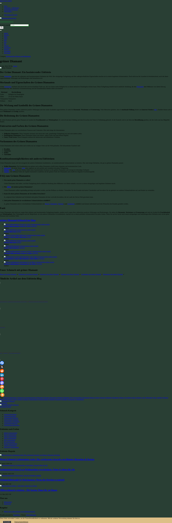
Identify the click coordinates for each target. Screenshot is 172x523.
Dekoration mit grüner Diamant (113, 274)
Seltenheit (52, 399)
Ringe (6, 399)
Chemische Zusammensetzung (26, 398)
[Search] (1, 27)
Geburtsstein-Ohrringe (11, 418)
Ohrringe (61, 204)
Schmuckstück (33, 399)
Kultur (133, 398)
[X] (2, 367)
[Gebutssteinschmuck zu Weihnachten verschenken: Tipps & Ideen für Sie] (24, 465)
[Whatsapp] (2, 391)
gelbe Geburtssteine (10, 438)
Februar (6, 35)
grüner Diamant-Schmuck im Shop (18, 220)
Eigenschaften (77, 398)
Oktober (6, 49)
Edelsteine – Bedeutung (11, 8)
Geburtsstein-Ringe (10, 416)
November (7, 51)
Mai (5, 40)
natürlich (159, 398)
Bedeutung (13, 398)
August (6, 46)
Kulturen (139, 398)
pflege (9, 187)
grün (23, 168)
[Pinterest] (2, 379)
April (5, 38)
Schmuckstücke (43, 399)
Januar (6, 33)
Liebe (144, 398)
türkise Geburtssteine (10, 433)
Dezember (7, 53)
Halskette (109, 398)
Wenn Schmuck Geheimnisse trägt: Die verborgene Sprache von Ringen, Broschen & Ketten (47, 459)
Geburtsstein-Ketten (10, 414)
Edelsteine (66, 398)
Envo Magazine (31, 515)
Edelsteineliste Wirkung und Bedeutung (18, 56)
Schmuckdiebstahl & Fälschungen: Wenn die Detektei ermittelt (32, 479)
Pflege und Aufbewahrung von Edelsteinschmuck (19, 511)
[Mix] (2, 387)
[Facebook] (2, 363)
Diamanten (7, 76)
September (7, 47)
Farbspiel (102, 398)
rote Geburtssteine (9, 440)
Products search (5, 25)
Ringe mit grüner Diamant (8, 274)
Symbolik (64, 399)
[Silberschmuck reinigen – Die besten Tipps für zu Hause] (18, 486)
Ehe (71, 398)
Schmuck (25, 399)
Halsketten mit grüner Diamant (28, 274)
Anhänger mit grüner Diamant (49, 274)
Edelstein (60, 398)
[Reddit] (2, 371)
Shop (5, 6)
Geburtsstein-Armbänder (12, 421)
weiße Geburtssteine (10, 445)
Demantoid (3, 403)
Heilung (121, 398)
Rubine (6, 170)
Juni (5, 42)
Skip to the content (6, 1)
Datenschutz (8, 502)
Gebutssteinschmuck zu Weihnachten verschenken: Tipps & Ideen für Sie (37, 469)
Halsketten (53, 204)
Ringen (47, 204)
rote (13, 170)
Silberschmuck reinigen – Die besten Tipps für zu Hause (28, 490)
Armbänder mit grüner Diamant (91, 274)
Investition (128, 398)
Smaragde (7, 168)
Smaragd (58, 399)
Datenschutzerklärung (21, 522)
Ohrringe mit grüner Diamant (70, 274)
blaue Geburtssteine (10, 435)
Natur (154, 398)
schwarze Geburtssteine (11, 447)
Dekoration (39, 398)
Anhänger (6, 398)
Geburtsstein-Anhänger (11, 420)
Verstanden (7, 522)
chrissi (15, 66)
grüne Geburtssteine (10, 436)
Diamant (46, 398)
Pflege (2, 399)
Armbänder (71, 204)
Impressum (7, 504)
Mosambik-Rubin (5, 407)
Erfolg (97, 398)
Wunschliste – (8, 11)
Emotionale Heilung (88, 398)
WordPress (16, 515)
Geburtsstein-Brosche (11, 423)
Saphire (6, 172)
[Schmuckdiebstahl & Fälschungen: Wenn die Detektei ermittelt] (20, 475)
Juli (5, 44)
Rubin (10, 399)
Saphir (15, 399)
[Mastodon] (2, 383)
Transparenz (71, 399)
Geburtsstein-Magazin (11, 9)
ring (155, 109)
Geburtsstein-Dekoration (11, 425)
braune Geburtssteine (10, 444)
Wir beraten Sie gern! (10, 15)
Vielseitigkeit (80, 399)
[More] (2, 395)
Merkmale (149, 398)
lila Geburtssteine (9, 442)
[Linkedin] (2, 375)
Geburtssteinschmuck (6, 21)
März (5, 37)
